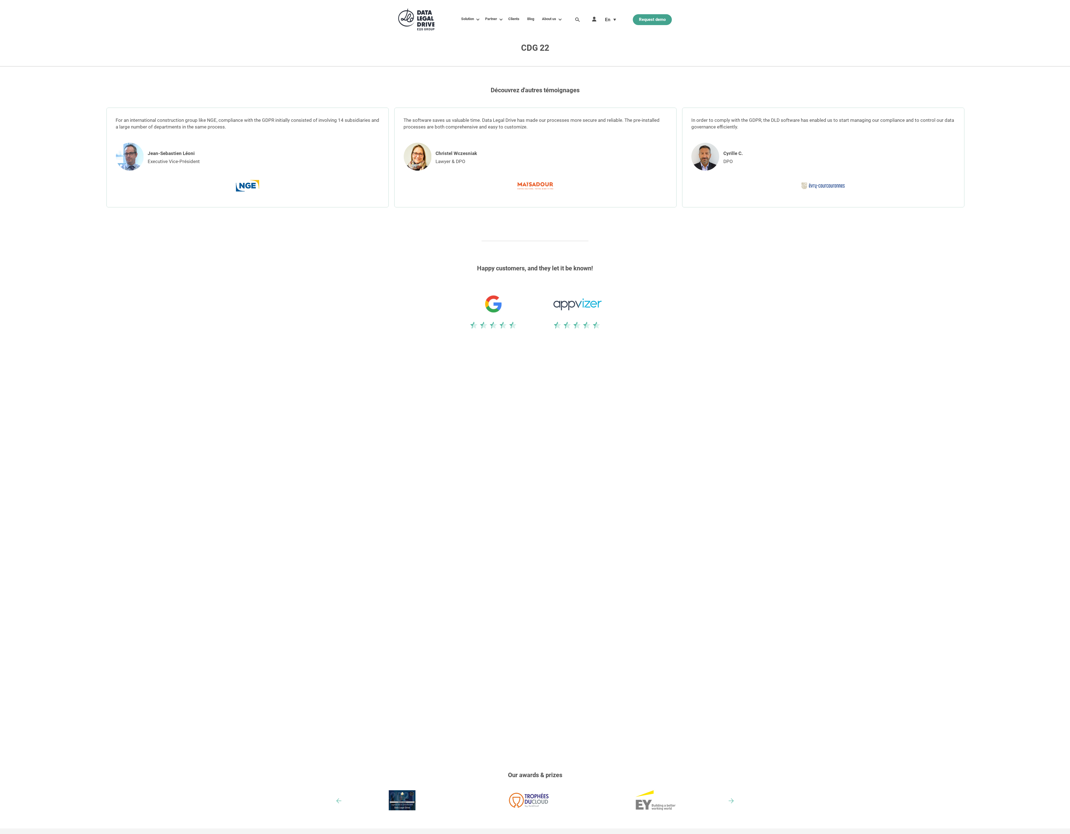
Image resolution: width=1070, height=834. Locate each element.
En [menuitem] (608, 19)
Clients (513, 19)
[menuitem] (610, 19)
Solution (467, 19)
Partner (491, 19)
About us (549, 19)
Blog (530, 19)
